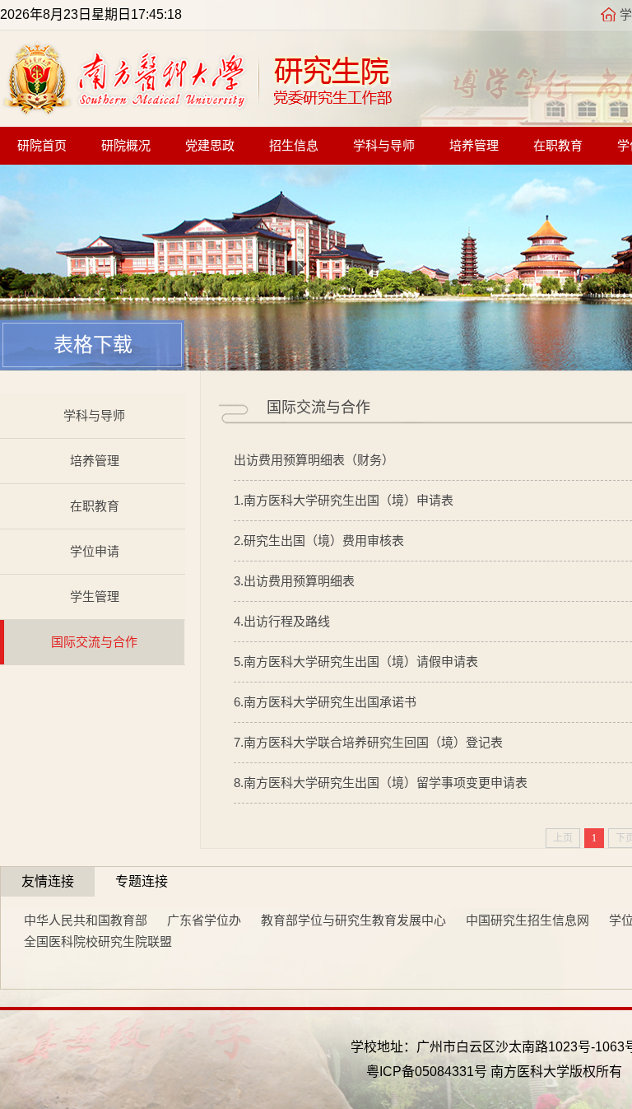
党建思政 (210, 145)
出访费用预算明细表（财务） (314, 460)
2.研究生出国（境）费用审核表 (319, 541)
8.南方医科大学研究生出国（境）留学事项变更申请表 (380, 783)
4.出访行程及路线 (282, 621)
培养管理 (474, 145)
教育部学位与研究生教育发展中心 (353, 920)
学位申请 (94, 551)
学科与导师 (384, 145)
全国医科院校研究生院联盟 (98, 941)
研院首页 (42, 145)
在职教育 (558, 145)
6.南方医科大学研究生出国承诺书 (325, 702)
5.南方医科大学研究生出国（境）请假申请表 (356, 662)
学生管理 (94, 596)
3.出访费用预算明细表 (294, 581)
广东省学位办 (204, 920)
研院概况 (126, 145)
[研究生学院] (196, 111)
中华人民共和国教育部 (85, 920)
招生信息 (293, 145)
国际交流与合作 (94, 642)
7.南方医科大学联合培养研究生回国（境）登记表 (368, 742)
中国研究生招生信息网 (527, 920)
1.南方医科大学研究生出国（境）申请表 (343, 500)
